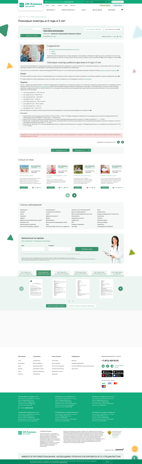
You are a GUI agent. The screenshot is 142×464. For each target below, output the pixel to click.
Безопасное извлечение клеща (82, 175)
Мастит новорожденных (78, 212)
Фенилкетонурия (102, 220)
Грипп (48, 214)
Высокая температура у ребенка (29, 226)
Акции (53, 5)
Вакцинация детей (38, 366)
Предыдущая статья (60, 150)
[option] (30, 176)
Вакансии (74, 360)
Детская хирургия (97, 10)
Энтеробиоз (100, 224)
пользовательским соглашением (73, 253)
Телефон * (51, 245)
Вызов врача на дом (38, 368)
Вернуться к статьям (32, 35)
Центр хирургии (56, 363)
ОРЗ (73, 222)
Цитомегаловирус (102, 222)
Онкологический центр (58, 368)
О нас (47, 5)
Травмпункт (55, 374)
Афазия (22, 218)
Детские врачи (50, 10)
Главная (20, 16)
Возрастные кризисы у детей (108, 175)
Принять (107, 461)
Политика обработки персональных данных (83, 366)
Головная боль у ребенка (53, 212)
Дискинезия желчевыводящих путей (56, 222)
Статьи (28, 16)
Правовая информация (77, 363)
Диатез (48, 218)
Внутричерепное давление (28, 224)
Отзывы (60, 5)
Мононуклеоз (75, 216)
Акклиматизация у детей (26, 175)
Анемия (22, 212)
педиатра (114, 70)
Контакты (72, 5)
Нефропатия (75, 220)
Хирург (53, 51)
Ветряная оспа (24, 222)
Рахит (99, 210)
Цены (66, 5)
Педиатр (78, 33)
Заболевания (111, 10)
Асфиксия (23, 216)
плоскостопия (87, 79)
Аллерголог (54, 33)
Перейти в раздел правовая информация (81, 306)
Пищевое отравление (78, 224)
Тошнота (99, 218)
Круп (47, 224)
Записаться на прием (105, 5)
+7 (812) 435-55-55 (68, 2)
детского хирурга (105, 70)
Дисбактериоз (50, 220)
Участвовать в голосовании (115, 437)
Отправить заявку (86, 249)
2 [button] (73, 301)
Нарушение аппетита (78, 218)
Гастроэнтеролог (63, 33)
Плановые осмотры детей (26, 29)
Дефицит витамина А (52, 216)
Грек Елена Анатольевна (53, 30)
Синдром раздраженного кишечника (108, 214)
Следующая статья (80, 150)
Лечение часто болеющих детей (81, 210)
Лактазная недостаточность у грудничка (57, 226)
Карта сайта (75, 368)
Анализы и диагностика (68, 10)
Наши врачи (21, 363)
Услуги (83, 10)
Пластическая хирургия (58, 366)
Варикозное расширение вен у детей (31, 220)
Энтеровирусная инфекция (105, 226)
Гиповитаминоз (50, 210)
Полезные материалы (38, 371)
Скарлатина (100, 216)
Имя (22, 245)
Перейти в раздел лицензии (56, 306)
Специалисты (36, 360)
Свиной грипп (101, 212)
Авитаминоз (23, 210)
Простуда (74, 226)
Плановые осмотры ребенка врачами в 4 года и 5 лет (64, 49)
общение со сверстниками (42, 86)
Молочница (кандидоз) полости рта (82, 214)
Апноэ (22, 214)
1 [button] (69, 301)
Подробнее (24, 187)
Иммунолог (72, 33)
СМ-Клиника (55, 360)
